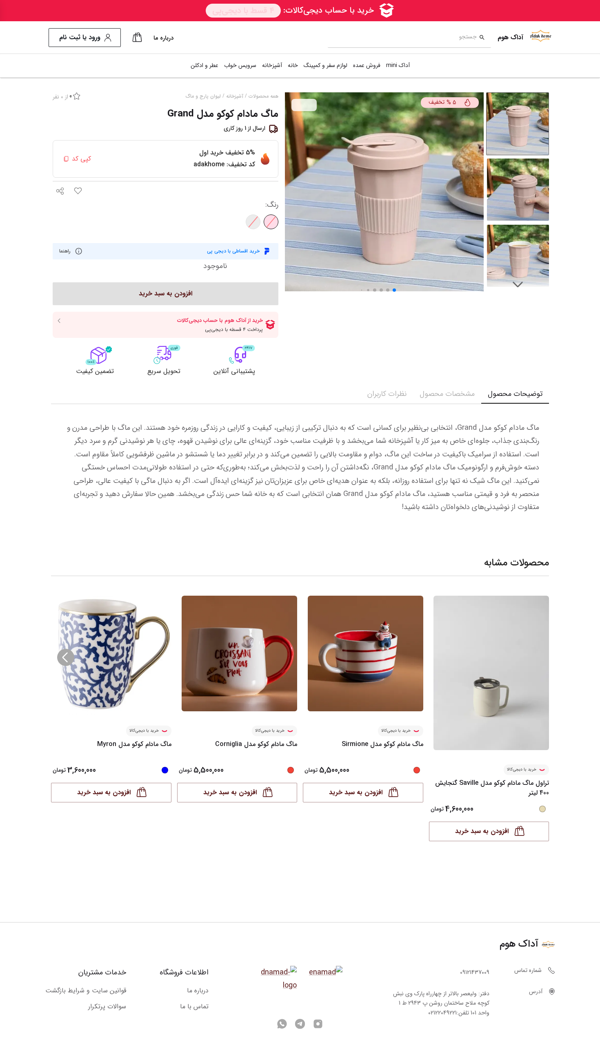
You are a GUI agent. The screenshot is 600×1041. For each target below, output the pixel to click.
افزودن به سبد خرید (482, 831)
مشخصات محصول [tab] (447, 394)
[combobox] (402, 38)
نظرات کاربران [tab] (387, 394)
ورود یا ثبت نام (79, 37)
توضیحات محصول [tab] (515, 394)
